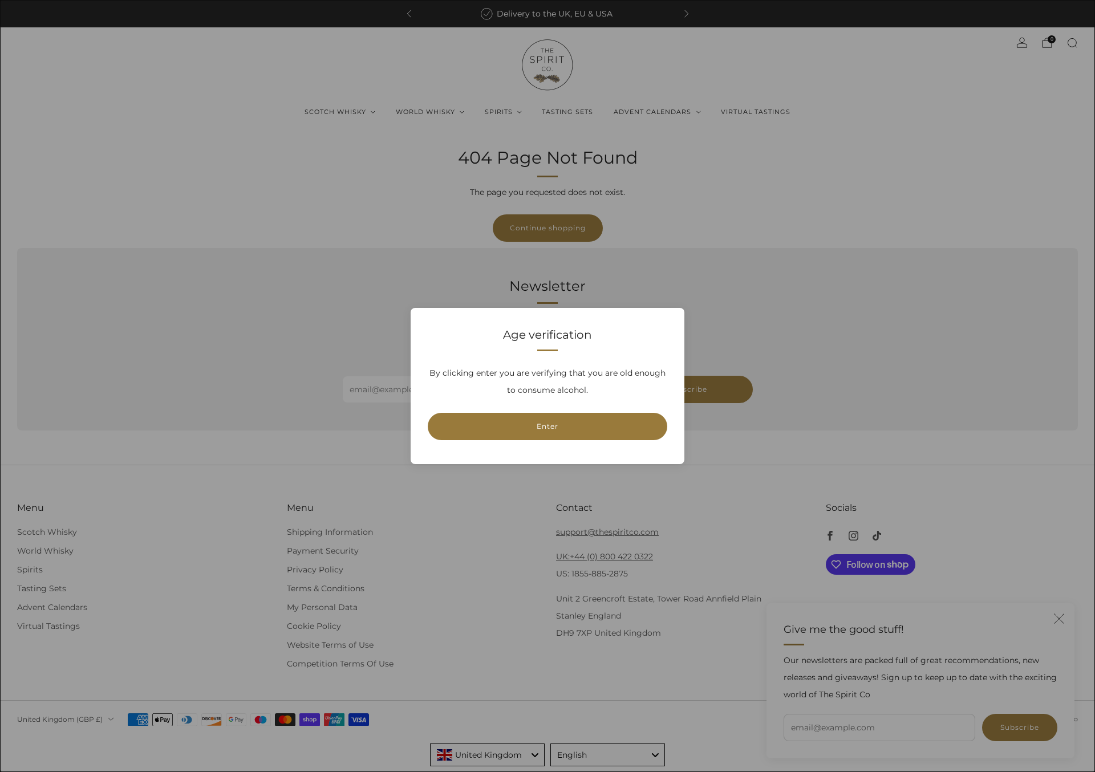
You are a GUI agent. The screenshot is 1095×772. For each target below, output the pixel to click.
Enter (547, 426)
